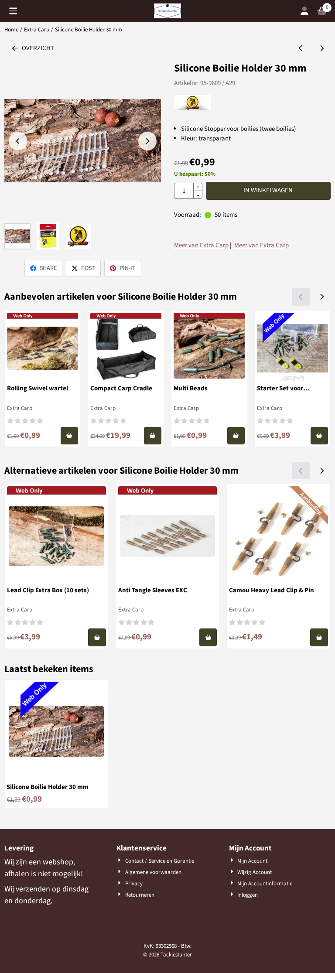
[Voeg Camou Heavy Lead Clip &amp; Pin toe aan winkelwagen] (319, 637)
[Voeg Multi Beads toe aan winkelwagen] (236, 436)
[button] (13, 11)
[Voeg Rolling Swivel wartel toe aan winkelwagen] (70, 436)
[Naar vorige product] (301, 49)
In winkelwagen (268, 190)
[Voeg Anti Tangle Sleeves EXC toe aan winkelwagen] (208, 637)
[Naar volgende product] (322, 49)
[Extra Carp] (192, 108)
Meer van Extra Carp (201, 245)
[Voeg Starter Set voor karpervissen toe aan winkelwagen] (319, 436)
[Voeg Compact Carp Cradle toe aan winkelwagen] (153, 436)
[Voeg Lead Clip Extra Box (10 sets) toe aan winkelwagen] (97, 637)
